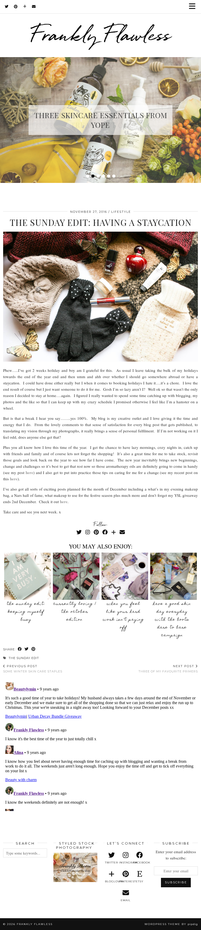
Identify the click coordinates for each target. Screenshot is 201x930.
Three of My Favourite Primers (168, 668)
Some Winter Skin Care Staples (32, 668)
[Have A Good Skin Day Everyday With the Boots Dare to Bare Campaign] (173, 576)
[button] (194, 7)
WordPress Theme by (171, 924)
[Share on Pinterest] (33, 649)
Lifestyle (121, 212)
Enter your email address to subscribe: (176, 855)
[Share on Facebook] (19, 649)
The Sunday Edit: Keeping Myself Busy (26, 611)
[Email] (34, 6)
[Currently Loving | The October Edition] (76, 576)
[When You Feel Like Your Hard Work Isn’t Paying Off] (125, 576)
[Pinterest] (16, 6)
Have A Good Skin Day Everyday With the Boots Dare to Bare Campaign (172, 619)
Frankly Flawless (100, 34)
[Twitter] (7, 6)
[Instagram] (87, 532)
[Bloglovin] (25, 6)
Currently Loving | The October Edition (74, 611)
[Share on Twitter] (26, 649)
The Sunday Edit (24, 658)
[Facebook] (105, 532)
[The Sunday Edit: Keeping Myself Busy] (27, 576)
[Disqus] (100, 745)
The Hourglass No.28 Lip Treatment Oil (100, 120)
